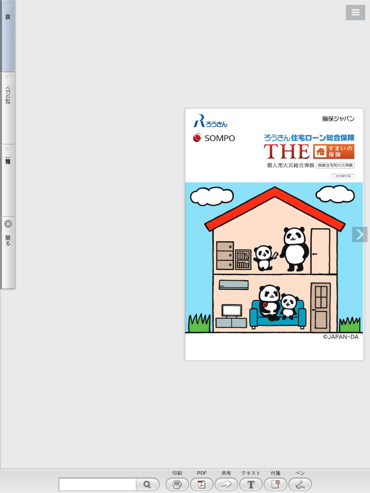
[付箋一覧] (7, 180)
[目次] (7, 36)
